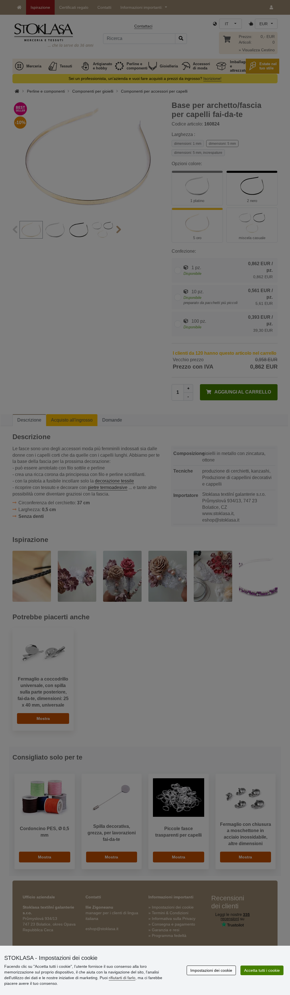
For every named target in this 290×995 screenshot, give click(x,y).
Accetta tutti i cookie (262, 970)
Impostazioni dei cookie (211, 970)
